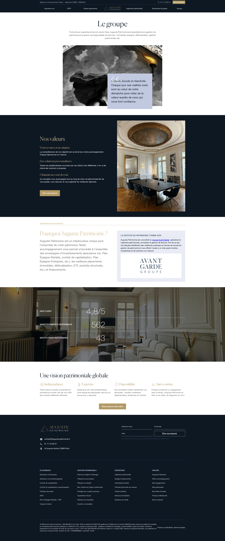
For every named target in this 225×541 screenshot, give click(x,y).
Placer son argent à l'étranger (87, 474)
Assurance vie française (48, 474)
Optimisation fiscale (122, 483)
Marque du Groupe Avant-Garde (51, 2)
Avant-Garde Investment (53, 524)
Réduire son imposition (85, 500)
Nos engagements (158, 483)
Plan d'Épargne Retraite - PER (50, 500)
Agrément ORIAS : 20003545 (75, 2)
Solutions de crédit (121, 500)
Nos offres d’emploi (159, 491)
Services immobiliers (122, 496)
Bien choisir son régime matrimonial (90, 487)
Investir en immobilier (84, 504)
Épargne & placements (123, 479)
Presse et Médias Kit (159, 496)
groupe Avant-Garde (160, 240)
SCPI (42, 496)
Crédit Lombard (120, 491)
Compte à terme (45, 504)
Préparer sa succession (85, 479)
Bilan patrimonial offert (112, 406)
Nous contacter (179, 2)
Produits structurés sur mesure (126, 487)
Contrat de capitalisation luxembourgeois (54, 487)
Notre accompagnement (161, 479)
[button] (50, 8)
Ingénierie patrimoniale (123, 474)
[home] (112, 8)
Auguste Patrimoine (159, 474)
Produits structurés (46, 491)
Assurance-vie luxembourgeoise (51, 479)
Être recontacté (50, 193)
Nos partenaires (158, 487)
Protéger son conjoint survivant (88, 491)
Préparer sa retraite (84, 483)
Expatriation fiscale (84, 496)
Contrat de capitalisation (48, 483)
